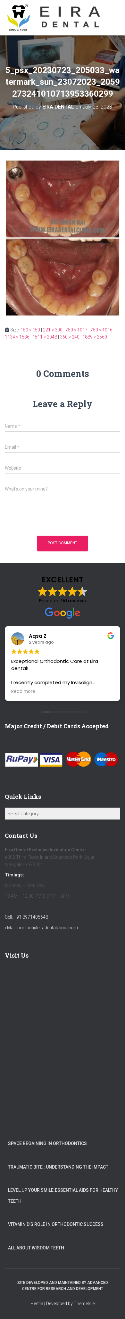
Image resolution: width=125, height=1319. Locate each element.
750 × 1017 (76, 329)
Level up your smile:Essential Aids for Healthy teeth (63, 1196)
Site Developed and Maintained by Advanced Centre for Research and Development (62, 1285)
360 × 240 (69, 336)
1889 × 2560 (94, 336)
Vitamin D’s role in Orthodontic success (56, 1224)
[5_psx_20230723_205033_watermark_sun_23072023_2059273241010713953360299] (62, 237)
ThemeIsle (84, 1303)
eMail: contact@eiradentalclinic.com (41, 927)
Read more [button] (23, 691)
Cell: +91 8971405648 (26, 917)
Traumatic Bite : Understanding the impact (58, 1167)
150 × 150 (30, 329)
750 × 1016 (101, 329)
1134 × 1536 (17, 336)
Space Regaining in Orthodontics (47, 1143)
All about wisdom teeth (36, 1247)
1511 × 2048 (44, 336)
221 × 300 (53, 329)
